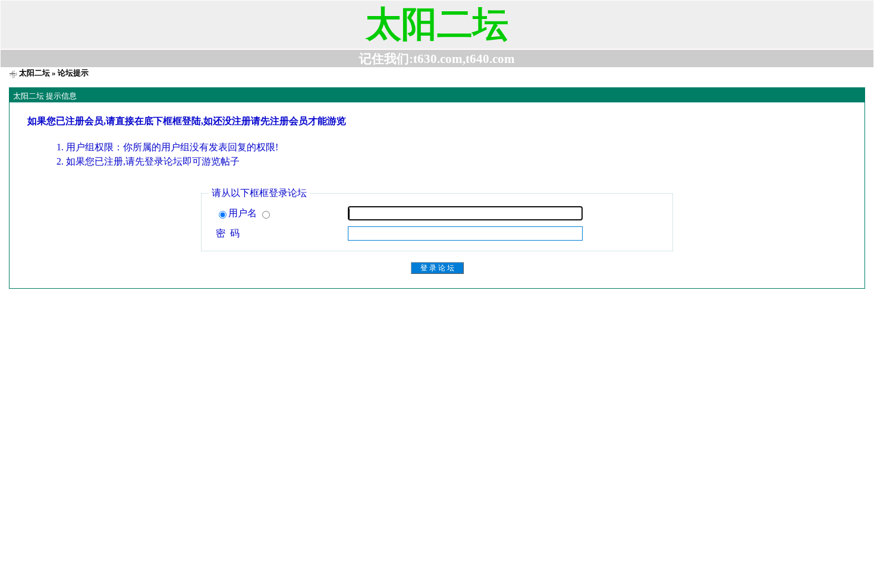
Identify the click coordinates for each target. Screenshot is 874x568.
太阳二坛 (34, 72)
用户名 (243, 213)
